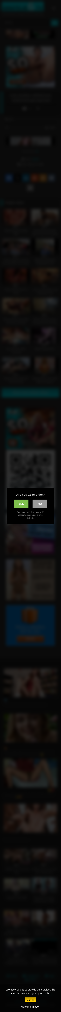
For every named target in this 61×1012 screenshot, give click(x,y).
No (40, 503)
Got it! (30, 999)
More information (30, 1006)
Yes (21, 503)
